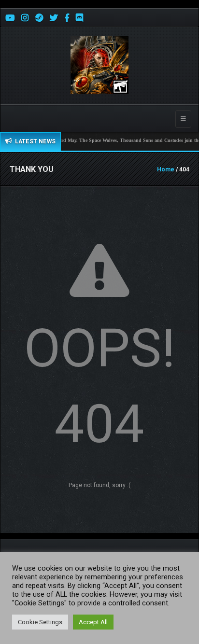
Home (165, 169)
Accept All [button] (93, 622)
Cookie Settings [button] (40, 622)
